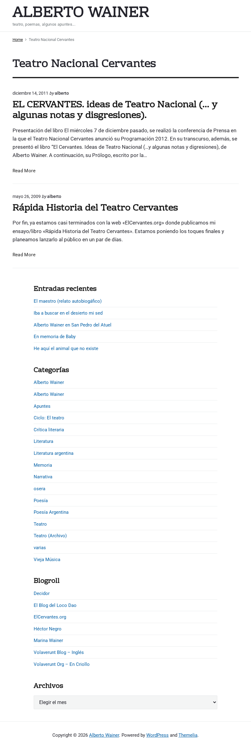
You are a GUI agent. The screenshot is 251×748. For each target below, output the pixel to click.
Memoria (43, 465)
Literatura (43, 441)
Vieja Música (47, 559)
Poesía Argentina (51, 512)
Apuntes (42, 406)
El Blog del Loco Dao (55, 605)
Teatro (40, 524)
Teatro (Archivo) (50, 535)
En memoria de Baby (55, 336)
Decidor (42, 593)
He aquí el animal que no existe (66, 348)
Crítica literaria (49, 429)
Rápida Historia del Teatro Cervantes (95, 208)
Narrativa (43, 477)
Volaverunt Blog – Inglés (59, 652)
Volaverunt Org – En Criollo (62, 664)
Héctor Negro (48, 629)
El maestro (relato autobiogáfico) (68, 301)
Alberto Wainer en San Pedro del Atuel (72, 325)
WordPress (157, 735)
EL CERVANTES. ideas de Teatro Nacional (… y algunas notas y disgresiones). (115, 110)
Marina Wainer (48, 640)
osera (39, 488)
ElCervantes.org (50, 617)
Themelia (187, 735)
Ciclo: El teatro (49, 418)
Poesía (41, 500)
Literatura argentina (53, 453)
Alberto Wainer (49, 382)
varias (40, 547)
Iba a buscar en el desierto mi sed (68, 313)
